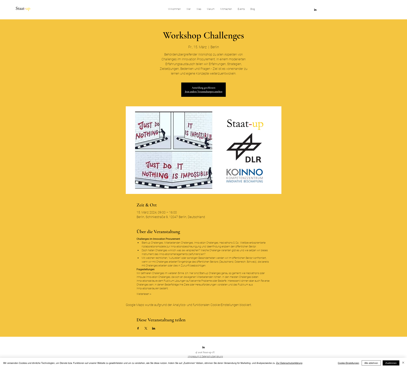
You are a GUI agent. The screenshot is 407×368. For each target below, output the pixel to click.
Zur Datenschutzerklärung (289, 363)
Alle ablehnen (371, 363)
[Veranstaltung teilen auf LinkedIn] (153, 328)
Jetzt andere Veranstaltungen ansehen (203, 91)
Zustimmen (391, 363)
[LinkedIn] (315, 9)
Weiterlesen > (144, 293)
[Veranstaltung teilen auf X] (145, 328)
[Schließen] (403, 362)
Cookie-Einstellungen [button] (348, 363)
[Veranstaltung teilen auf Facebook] (138, 328)
